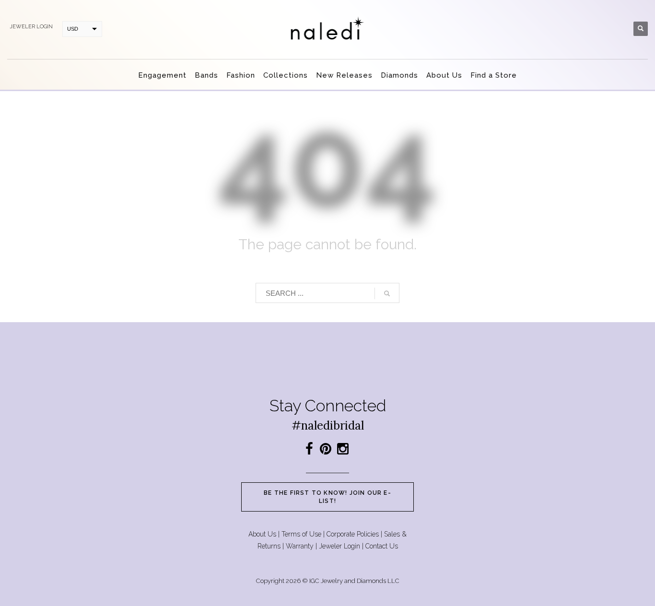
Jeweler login (31, 26)
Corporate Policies (353, 534)
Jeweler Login (339, 546)
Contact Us (381, 546)
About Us (262, 534)
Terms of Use (301, 534)
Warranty (300, 546)
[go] (386, 293)
